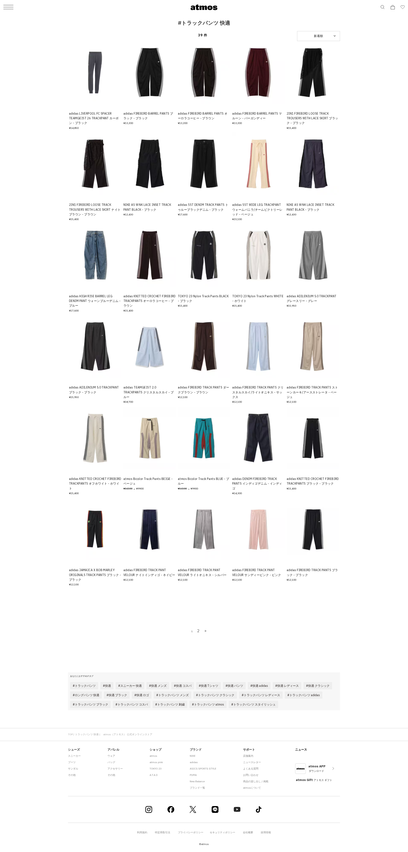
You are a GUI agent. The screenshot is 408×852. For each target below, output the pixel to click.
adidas (194, 762)
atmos (153, 755)
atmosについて (252, 787)
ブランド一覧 (197, 787)
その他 (72, 775)
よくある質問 (250, 768)
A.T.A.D (154, 775)
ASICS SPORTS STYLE (203, 768)
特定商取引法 (162, 832)
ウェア (111, 755)
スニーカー (74, 755)
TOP (70, 734)
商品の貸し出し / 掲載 (255, 781)
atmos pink (156, 762)
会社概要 (248, 832)
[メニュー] (8, 7)
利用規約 (142, 832)
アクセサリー (115, 768)
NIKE (193, 755)
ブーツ (72, 762)
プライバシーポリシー (190, 832)
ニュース (301, 749)
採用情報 (266, 832)
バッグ (111, 762)
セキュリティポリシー (222, 832)
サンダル (73, 768)
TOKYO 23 (156, 768)
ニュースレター (252, 762)
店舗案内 (248, 755)
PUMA (193, 775)
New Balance (197, 781)
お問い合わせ (250, 775)
